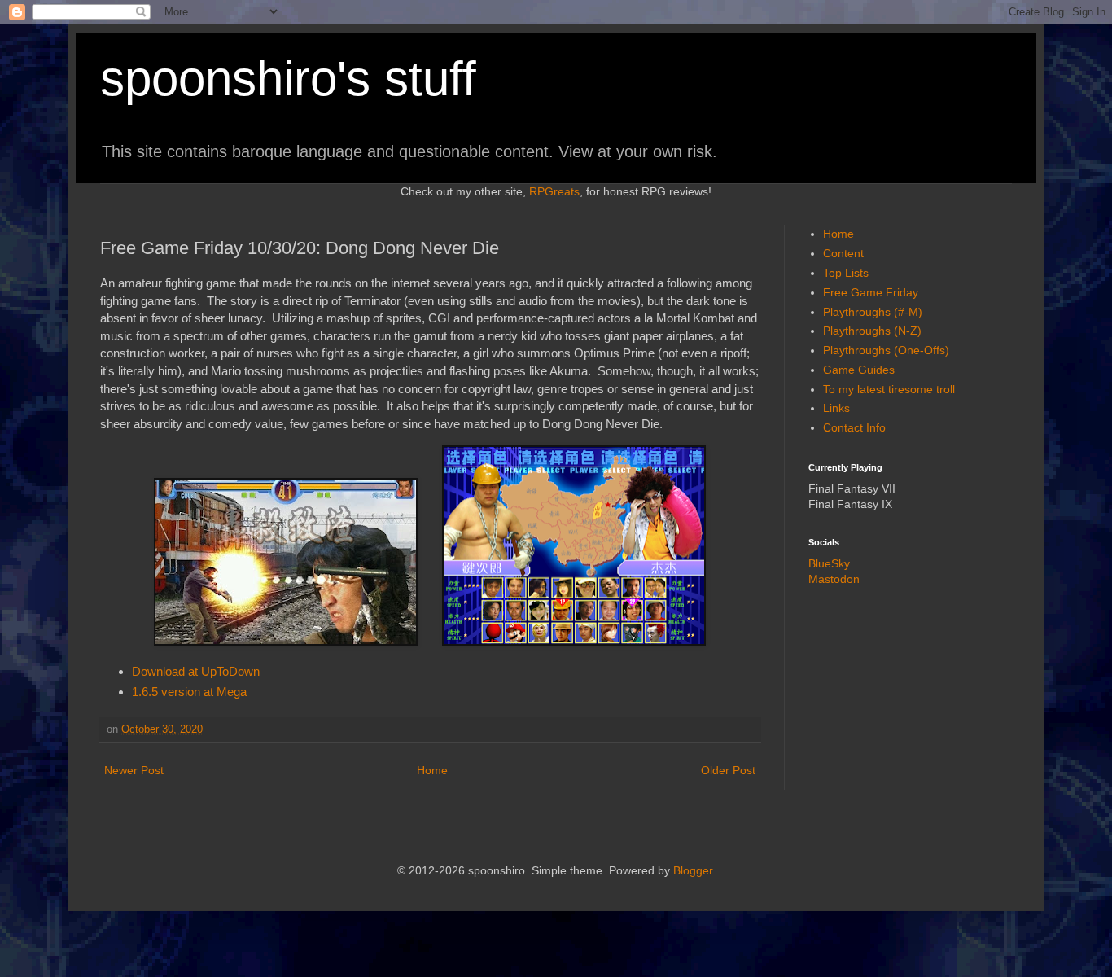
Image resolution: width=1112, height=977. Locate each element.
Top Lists (846, 272)
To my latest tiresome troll (889, 389)
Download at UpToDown (196, 671)
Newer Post (134, 770)
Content (843, 253)
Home (432, 770)
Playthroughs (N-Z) (872, 330)
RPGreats (554, 191)
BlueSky (829, 563)
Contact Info (854, 427)
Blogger (692, 870)
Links (836, 407)
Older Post (728, 770)
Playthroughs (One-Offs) (886, 350)
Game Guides (859, 369)
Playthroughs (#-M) (872, 311)
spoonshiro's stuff (288, 78)
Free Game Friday (870, 292)
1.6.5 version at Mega (189, 692)
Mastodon (834, 578)
